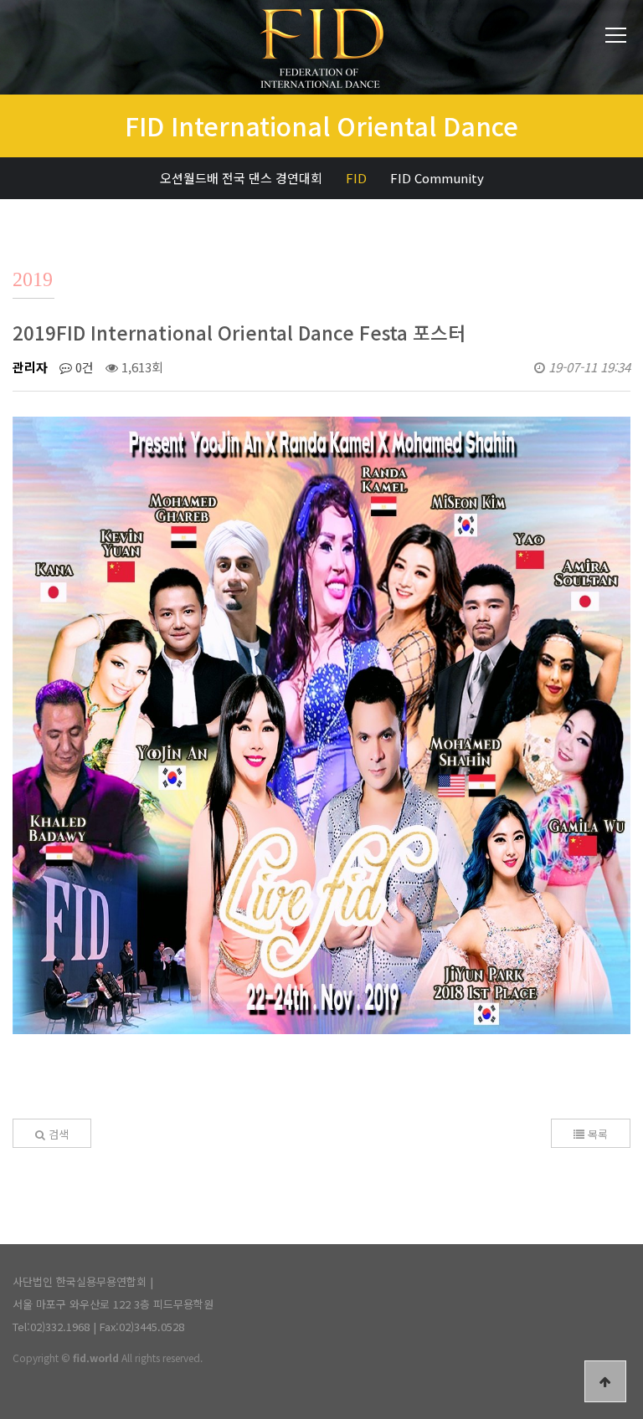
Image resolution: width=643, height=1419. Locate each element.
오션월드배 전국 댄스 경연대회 (241, 178)
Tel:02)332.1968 (51, 1326)
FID (356, 178)
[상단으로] (605, 1381)
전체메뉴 (616, 35)
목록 (596, 1134)
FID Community (437, 178)
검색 (57, 1134)
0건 (83, 367)
